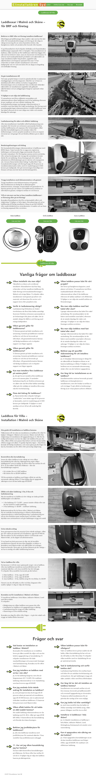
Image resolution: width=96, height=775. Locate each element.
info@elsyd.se (14, 206)
